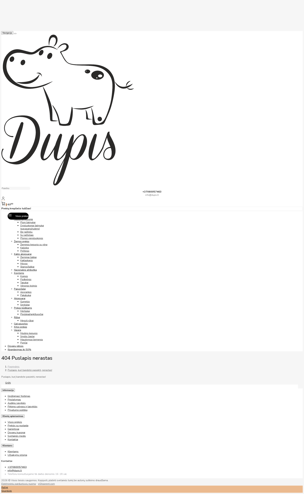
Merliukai (25, 311)
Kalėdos (24, 247)
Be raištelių (26, 232)
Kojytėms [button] (19, 273)
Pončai (23, 342)
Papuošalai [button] (20, 289)
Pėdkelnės (25, 279)
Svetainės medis (17, 436)
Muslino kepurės (29, 333)
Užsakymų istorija (17, 455)
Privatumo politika (17, 410)
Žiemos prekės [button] (21, 241)
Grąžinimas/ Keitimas (19, 396)
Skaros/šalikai (27, 266)
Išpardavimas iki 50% (19, 349)
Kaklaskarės (26, 260)
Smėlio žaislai (27, 336)
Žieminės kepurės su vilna (33, 244)
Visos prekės (15, 422)
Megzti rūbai (27, 320)
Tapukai (24, 282)
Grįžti (8, 382)
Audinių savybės (17, 403)
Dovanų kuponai (16, 432)
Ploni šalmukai (27, 222)
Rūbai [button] (17, 317)
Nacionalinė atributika (25, 270)
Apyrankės (26, 292)
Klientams (7, 445)
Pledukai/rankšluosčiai (31, 314)
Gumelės (25, 301)
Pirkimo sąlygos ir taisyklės (22, 406)
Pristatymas (14, 399)
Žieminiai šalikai (28, 257)
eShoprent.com (46, 484)
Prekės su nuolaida (18, 425)
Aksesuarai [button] (19, 298)
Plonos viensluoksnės (31, 238)
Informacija (8, 390)
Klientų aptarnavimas (13, 416)
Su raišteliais (27, 235)
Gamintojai (13, 429)
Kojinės (24, 276)
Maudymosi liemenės (31, 339)
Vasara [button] (17, 330)
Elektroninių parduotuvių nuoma (18, 484)
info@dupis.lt (15, 470)
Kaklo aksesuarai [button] (23, 254)
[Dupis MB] (67, 185)
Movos (24, 263)
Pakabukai (25, 295)
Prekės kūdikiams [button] (23, 308)
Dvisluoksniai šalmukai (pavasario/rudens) (32, 227)
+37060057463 (17, 467)
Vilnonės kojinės (28, 285)
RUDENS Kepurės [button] (23, 219)
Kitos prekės (20, 327)
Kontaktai (13, 439)
